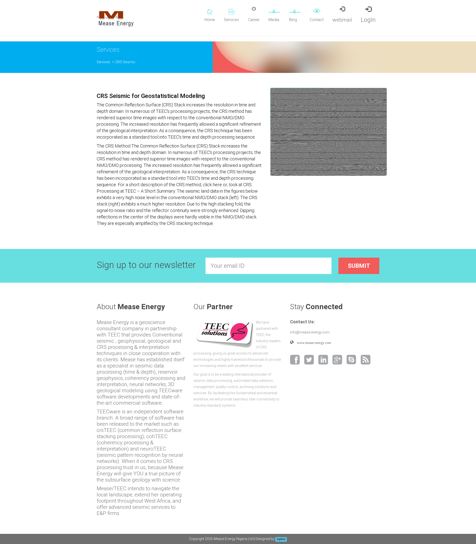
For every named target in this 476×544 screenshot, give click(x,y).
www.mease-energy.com (312, 342)
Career (254, 19)
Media (273, 19)
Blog (293, 19)
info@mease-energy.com (309, 332)
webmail (342, 20)
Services (231, 19)
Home (210, 19)
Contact (317, 19)
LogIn (368, 19)
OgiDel (281, 539)
